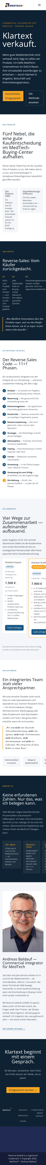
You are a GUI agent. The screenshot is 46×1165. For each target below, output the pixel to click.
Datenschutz (23, 1115)
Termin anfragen (14, 627)
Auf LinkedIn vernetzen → (14, 1028)
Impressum (23, 1110)
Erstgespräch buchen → (23, 1090)
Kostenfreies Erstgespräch (13, 96)
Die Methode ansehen (34, 98)
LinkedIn (23, 1121)
